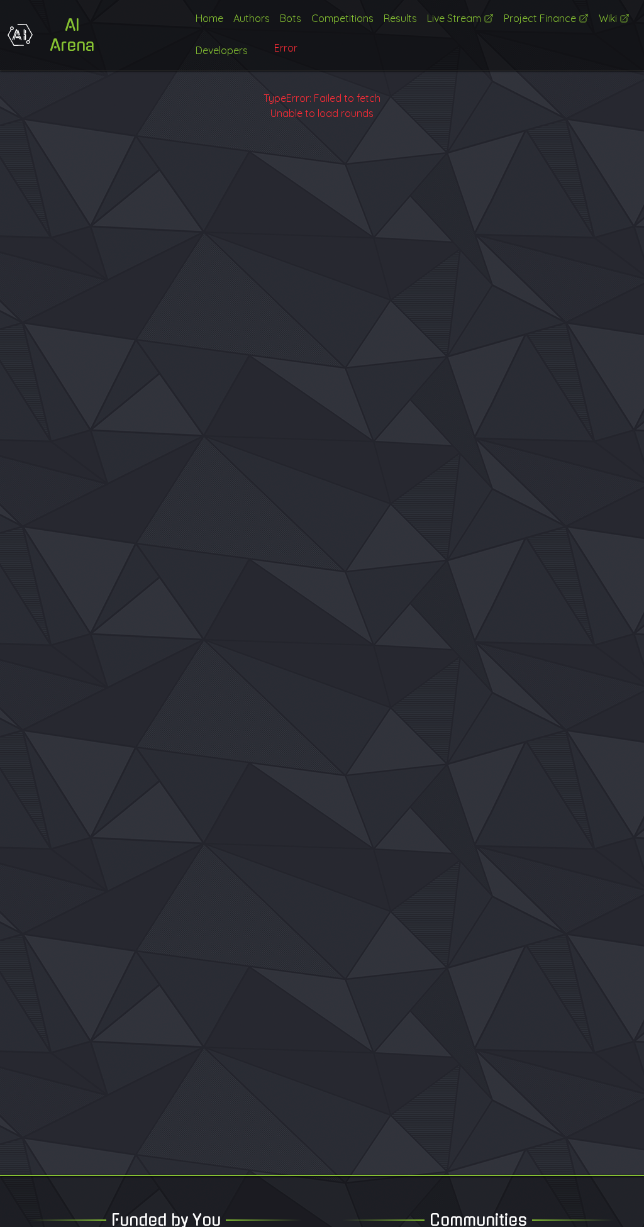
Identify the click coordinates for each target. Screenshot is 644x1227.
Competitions (342, 18)
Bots (290, 18)
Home (209, 18)
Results (400, 18)
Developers (222, 50)
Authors (251, 18)
